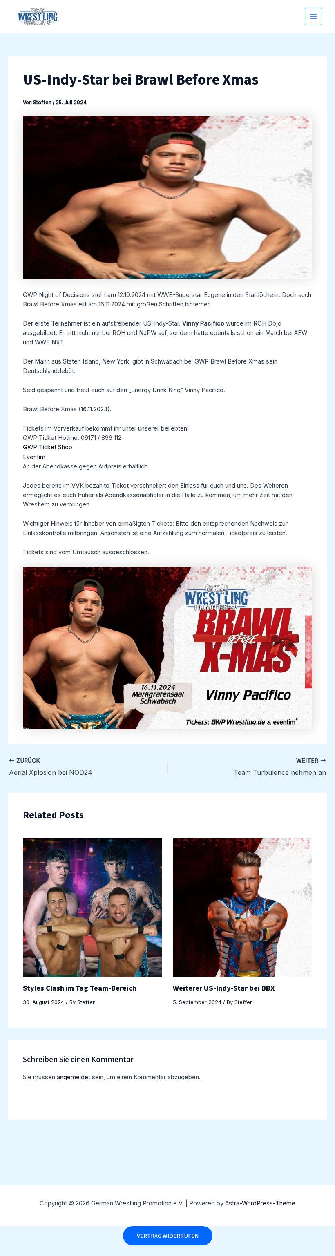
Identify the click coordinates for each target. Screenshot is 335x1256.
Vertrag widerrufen (168, 1235)
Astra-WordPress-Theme (260, 1203)
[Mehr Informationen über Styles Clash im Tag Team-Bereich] (92, 907)
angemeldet (73, 1077)
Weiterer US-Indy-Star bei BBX (224, 988)
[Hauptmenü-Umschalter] (313, 16)
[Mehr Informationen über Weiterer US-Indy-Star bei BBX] (242, 907)
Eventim (34, 457)
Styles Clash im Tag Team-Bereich (79, 988)
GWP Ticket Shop (47, 447)
